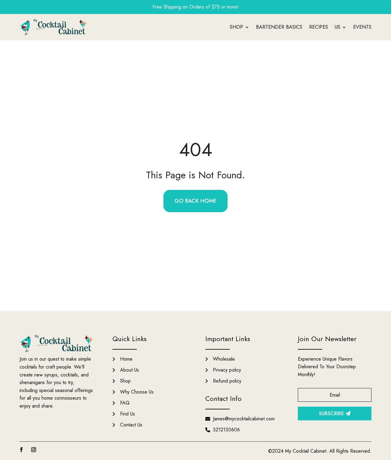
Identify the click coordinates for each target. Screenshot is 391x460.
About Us (129, 369)
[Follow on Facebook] (21, 450)
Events (362, 26)
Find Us (127, 413)
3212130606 (226, 429)
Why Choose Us (137, 391)
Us (337, 26)
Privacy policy (227, 369)
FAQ (125, 402)
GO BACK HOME (195, 201)
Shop (236, 26)
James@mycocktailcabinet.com (244, 418)
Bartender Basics (279, 26)
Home (126, 358)
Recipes (318, 26)
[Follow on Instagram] (33, 450)
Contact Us (131, 424)
